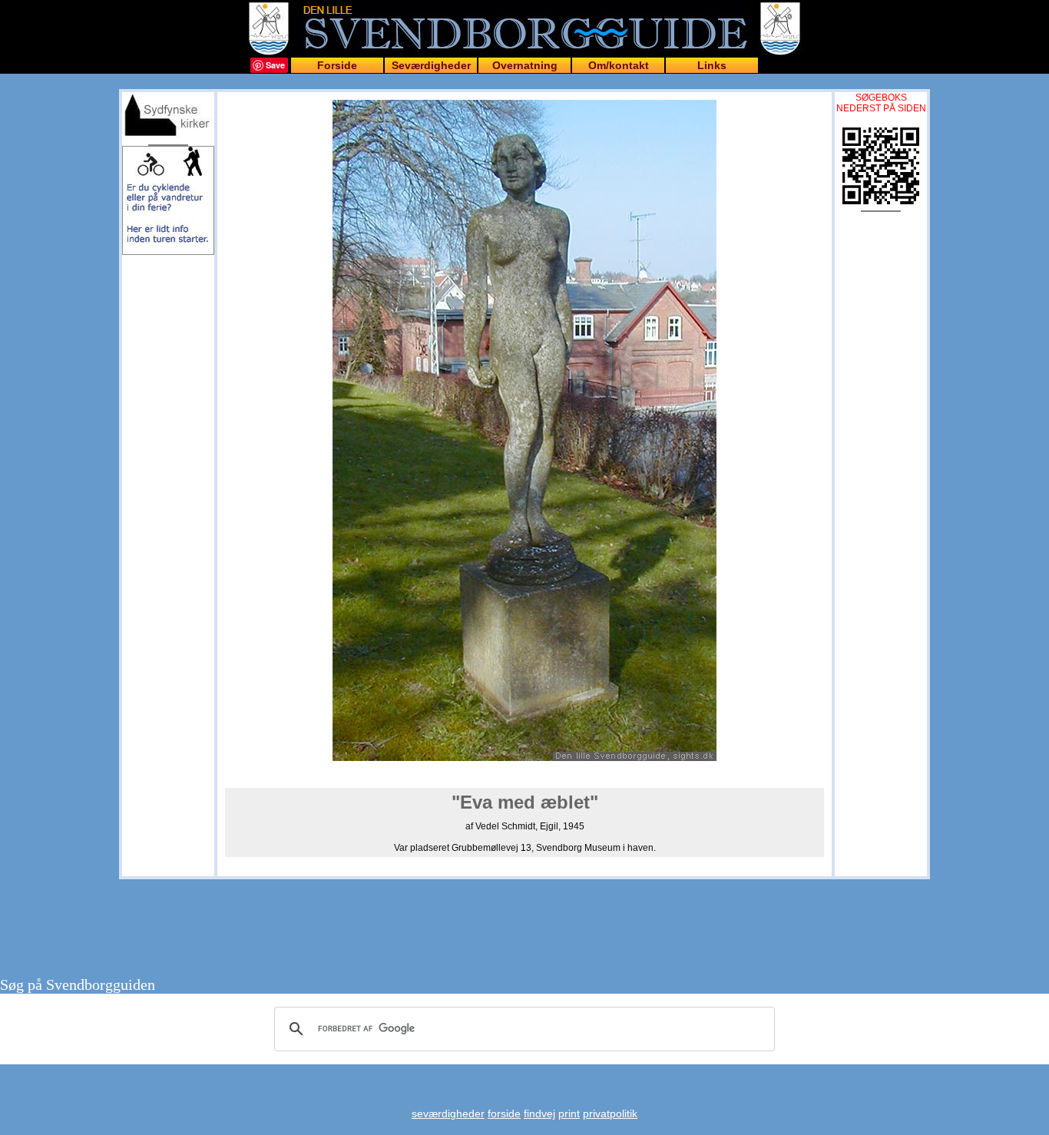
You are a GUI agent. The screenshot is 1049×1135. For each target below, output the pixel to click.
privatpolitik (610, 1113)
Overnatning (525, 65)
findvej (539, 1113)
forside (504, 1113)
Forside (337, 65)
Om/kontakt (618, 65)
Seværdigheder (431, 65)
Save (275, 65)
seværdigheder (448, 1113)
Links (711, 65)
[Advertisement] (168, 347)
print (569, 1113)
